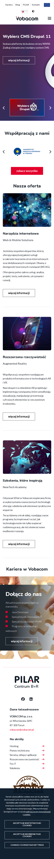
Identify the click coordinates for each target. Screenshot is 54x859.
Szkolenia (15, 768)
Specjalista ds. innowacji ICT (27, 616)
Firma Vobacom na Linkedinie (31, 699)
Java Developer (20, 612)
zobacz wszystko (29, 172)
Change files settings (27, 845)
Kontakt (36, 4)
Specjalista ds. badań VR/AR (27, 621)
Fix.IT (13, 763)
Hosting (14, 746)
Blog (17, 4)
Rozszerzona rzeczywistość (24, 759)
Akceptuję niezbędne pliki (27, 835)
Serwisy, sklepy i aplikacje (23, 754)
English (24, 11)
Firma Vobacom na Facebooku (23, 699)
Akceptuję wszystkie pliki (27, 824)
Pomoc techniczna (19, 750)
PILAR (26, 4)
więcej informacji (19, 60)
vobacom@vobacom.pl (22, 729)
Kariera (8, 4)
